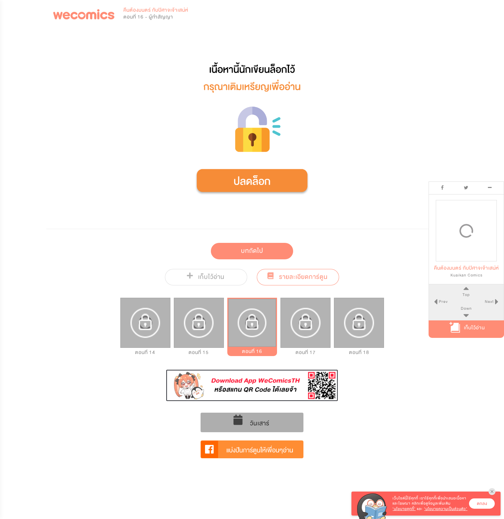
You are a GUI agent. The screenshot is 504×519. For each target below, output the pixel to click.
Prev (442, 301)
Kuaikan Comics (466, 274)
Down (466, 308)
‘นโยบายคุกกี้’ (404, 509)
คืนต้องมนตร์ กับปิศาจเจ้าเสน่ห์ (155, 10)
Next (490, 301)
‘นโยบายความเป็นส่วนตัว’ (445, 509)
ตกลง (482, 503)
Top (466, 294)
